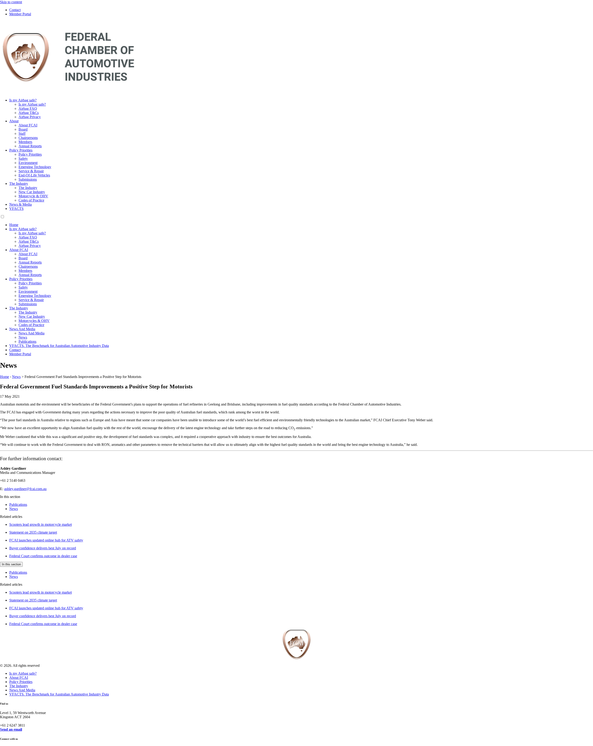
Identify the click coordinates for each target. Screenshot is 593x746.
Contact (15, 10)
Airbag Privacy (30, 117)
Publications (27, 341)
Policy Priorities (20, 150)
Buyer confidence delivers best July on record (42, 548)
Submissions (28, 179)
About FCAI (28, 125)
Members (25, 142)
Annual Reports (30, 146)
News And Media (22, 329)
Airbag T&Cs (29, 113)
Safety (23, 159)
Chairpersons (28, 138)
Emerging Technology (35, 167)
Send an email (11, 729)
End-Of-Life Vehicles (34, 175)
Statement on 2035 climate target (33, 532)
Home (13, 225)
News (23, 337)
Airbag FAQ (28, 108)
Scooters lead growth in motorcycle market (40, 524)
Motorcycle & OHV (33, 196)
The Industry (18, 184)
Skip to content (11, 2)
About (14, 121)
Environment (28, 163)
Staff (22, 133)
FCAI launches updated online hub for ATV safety (46, 540)
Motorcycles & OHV (34, 321)
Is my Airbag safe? (23, 100)
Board (23, 129)
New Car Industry (32, 192)
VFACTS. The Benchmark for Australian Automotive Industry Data (59, 346)
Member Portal (20, 14)
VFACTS (16, 209)
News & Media (20, 204)
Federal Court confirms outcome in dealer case (43, 556)
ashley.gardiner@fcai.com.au (25, 489)
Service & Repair (31, 171)
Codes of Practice (31, 200)
